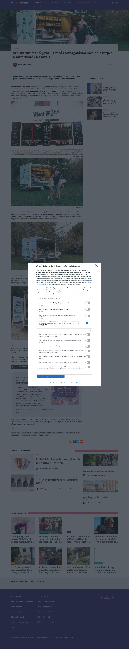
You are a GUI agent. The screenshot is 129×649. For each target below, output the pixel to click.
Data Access (64, 383)
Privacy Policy (75, 383)
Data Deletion (54, 383)
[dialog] (64, 324)
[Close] (97, 266)
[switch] (87, 303)
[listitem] (64, 299)
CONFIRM (50, 376)
